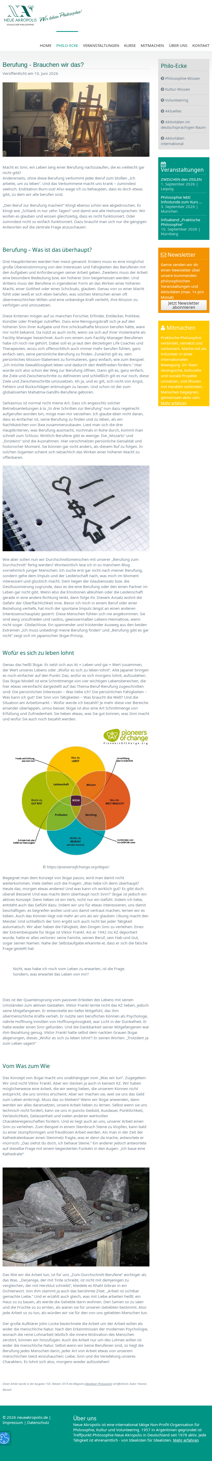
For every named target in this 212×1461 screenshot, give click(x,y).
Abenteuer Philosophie (98, 1384)
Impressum (13, 1422)
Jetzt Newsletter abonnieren (183, 305)
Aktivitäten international (172, 140)
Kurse (130, 45)
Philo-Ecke (67, 45)
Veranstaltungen (101, 45)
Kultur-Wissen (177, 89)
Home (45, 45)
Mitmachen (152, 45)
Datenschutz (38, 1422)
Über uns (178, 45)
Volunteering (176, 100)
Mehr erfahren (174, 402)
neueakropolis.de (32, 1417)
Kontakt (200, 45)
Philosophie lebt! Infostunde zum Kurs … (181, 204)
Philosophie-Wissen (182, 78)
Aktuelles (172, 110)
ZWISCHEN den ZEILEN (181, 184)
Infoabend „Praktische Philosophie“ (180, 226)
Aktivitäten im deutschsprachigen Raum (183, 124)
